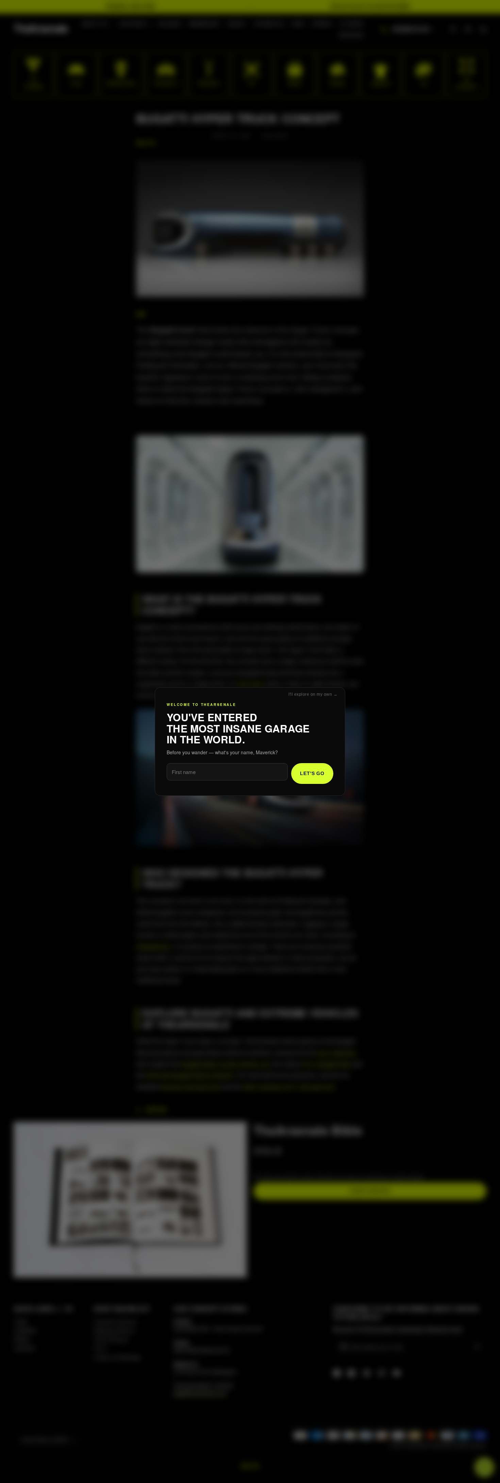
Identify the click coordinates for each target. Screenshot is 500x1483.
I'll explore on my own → (312, 694)
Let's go (312, 773)
